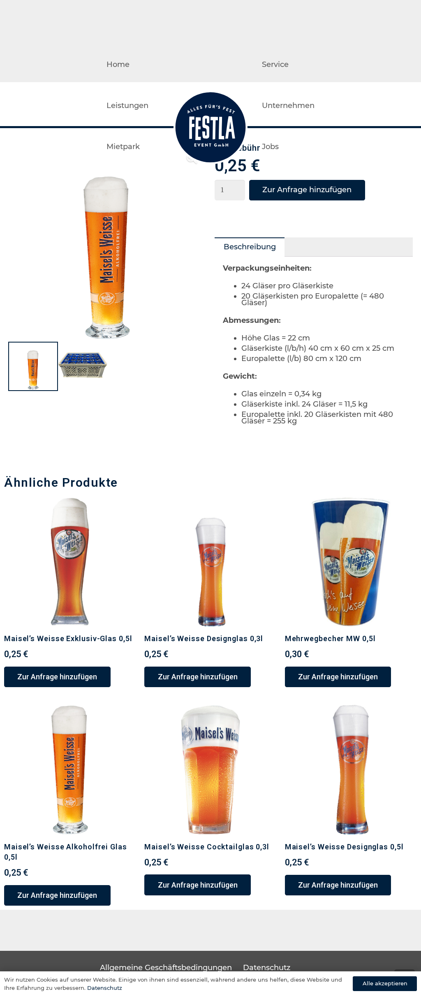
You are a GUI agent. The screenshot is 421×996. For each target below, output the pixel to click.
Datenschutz (266, 967)
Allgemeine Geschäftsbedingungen (166, 967)
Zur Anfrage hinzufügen (307, 189)
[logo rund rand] (210, 127)
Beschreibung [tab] (250, 246)
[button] (57, 677)
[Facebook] (395, 105)
